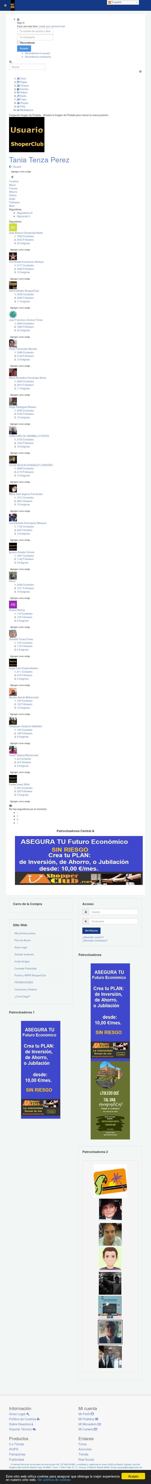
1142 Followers (25, 559)
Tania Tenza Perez (39, 159)
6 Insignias (23, 620)
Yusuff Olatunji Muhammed (23, 755)
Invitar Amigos (22, 961)
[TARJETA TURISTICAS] (110, 1180)
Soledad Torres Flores (21, 639)
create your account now (52, 26)
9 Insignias (23, 562)
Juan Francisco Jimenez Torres (26, 320)
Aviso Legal (21, 947)
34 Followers (24, 762)
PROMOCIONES (24, 982)
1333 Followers (25, 443)
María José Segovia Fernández (26, 494)
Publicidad (16, 1459)
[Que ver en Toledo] (110, 1100)
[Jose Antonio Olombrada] (40, 1069)
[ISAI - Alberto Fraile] (110, 1307)
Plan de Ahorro (23, 940)
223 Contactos (24, 788)
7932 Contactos (25, 236)
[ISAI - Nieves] (110, 1209)
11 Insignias (23, 301)
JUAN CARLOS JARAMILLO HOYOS (29, 436)
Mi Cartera (86, 1429)
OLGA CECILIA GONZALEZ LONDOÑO (31, 465)
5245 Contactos (25, 294)
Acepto (133, 1476)
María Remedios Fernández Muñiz (27, 378)
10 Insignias (23, 272)
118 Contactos (24, 613)
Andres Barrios (17, 610)
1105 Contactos (25, 526)
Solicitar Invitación (24, 954)
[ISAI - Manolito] (110, 1356)
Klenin (12, 581)
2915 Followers (25, 385)
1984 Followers (25, 326)
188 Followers (24, 733)
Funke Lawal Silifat (19, 784)
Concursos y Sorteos (26, 989)
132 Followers (24, 704)
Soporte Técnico (21, 1429)
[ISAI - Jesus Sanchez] (110, 1331)
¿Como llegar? (22, 996)
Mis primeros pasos (25, 933)
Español (116, 2)
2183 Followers (25, 414)
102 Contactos (24, 642)
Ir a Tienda (16, 1444)
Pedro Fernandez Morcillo (23, 349)
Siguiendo (23, 216)
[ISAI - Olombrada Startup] (110, 1012)
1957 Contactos (25, 555)
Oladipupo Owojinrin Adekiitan (25, 726)
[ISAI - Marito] (110, 1282)
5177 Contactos (25, 265)
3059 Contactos (25, 410)
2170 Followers (25, 472)
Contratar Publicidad (26, 968)
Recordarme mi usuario (37, 53)
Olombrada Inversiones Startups (26, 262)
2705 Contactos (25, 439)
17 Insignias (23, 388)
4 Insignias (23, 678)
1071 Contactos (25, 497)
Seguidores (25, 213)
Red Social (86, 1459)
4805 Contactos (25, 381)
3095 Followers (25, 298)
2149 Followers (25, 356)
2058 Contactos (25, 584)
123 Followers (24, 617)
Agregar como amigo (21, 171)
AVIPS (13, 1449)
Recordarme (27, 42)
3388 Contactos (25, 352)
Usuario (16, 166)
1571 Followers (25, 588)
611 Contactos (24, 671)
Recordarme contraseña (38, 56)
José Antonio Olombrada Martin (26, 233)
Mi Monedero (88, 1424)
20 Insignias (23, 243)
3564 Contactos (25, 323)
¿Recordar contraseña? (95, 940)
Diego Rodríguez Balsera (22, 407)
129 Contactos (24, 700)
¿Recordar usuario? (93, 937)
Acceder (24, 48)
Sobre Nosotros (20, 1424)
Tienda (83, 1454)
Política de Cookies (23, 1419)
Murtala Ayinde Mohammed (24, 697)
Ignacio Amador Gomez (21, 552)
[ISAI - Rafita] (110, 1234)
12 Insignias (23, 707)
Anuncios (85, 1449)
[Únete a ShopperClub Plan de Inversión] (79, 860)
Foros (82, 1444)
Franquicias (17, 1454)
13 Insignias (23, 359)
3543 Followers (25, 239)
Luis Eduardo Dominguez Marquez (27, 523)
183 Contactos (24, 730)
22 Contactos (24, 758)
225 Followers (24, 791)
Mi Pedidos (86, 1419)
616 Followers (24, 675)
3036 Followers (25, 269)
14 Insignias (23, 475)
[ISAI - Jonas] (110, 1258)
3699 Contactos (25, 468)
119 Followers (24, 646)
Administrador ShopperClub (24, 290)
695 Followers (24, 501)
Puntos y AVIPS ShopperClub (30, 975)
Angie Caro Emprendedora (23, 668)
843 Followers (24, 530)
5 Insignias (23, 794)
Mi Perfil (84, 1414)
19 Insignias (23, 446)
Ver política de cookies (54, 1479)
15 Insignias (23, 417)
